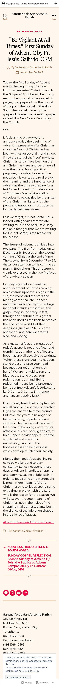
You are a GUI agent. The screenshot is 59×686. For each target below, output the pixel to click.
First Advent (14, 530)
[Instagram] (12, 593)
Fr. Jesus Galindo (29, 31)
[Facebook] (6, 593)
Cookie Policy (32, 670)
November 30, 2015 (31, 72)
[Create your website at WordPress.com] (29, 3)
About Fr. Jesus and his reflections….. (28, 522)
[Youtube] (19, 593)
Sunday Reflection (32, 530)
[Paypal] (25, 593)
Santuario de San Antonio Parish (29, 15)
